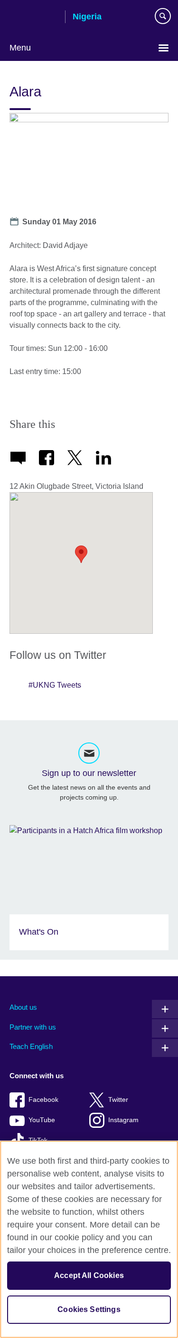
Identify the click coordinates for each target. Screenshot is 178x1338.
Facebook (43, 1099)
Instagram (123, 1120)
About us (23, 1007)
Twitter (118, 1099)
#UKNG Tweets (54, 685)
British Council (33, 17)
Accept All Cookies (89, 1275)
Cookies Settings (89, 1309)
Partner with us (32, 1027)
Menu (20, 47)
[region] (89, 1239)
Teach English (31, 1046)
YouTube (41, 1120)
